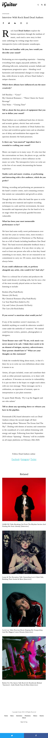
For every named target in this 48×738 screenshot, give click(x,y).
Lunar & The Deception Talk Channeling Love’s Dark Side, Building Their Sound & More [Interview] (23, 578)
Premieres (28, 715)
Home (6, 715)
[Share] (3, 23)
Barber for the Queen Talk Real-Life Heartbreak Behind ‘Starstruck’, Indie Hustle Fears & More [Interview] (22, 684)
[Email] (21, 23)
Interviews (5, 13)
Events (42, 715)
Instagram (25, 459)
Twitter (33, 459)
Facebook (15, 459)
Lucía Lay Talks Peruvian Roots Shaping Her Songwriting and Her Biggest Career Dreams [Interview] (22, 631)
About (24, 717)
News (12, 715)
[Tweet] (9, 23)
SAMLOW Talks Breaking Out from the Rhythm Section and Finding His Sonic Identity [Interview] (24, 525)
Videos (35, 715)
